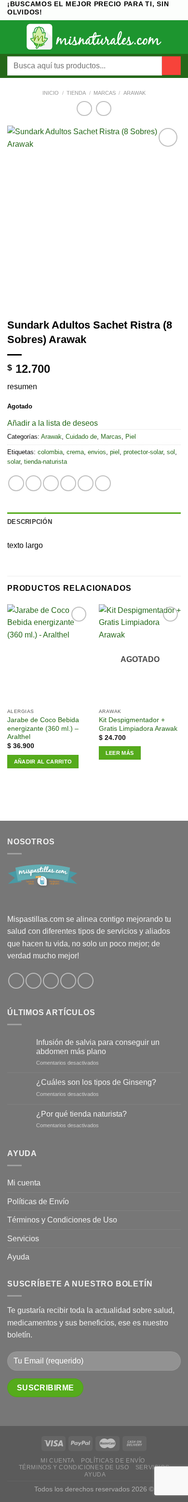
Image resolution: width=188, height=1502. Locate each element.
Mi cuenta (23, 1183)
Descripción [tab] (29, 521)
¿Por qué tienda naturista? (81, 1114)
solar (13, 461)
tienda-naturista (45, 461)
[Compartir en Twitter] (51, 483)
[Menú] (13, 37)
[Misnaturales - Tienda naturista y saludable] (94, 37)
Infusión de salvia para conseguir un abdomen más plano (98, 1047)
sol (171, 452)
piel (115, 452)
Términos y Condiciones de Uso (62, 1220)
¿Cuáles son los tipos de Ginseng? (96, 1082)
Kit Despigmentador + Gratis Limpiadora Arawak (138, 724)
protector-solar (143, 452)
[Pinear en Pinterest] (86, 483)
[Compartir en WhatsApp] (16, 483)
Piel (130, 436)
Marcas (105, 93)
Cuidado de (81, 436)
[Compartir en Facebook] (33, 483)
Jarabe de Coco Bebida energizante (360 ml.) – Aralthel (43, 728)
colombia (50, 452)
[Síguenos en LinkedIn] (86, 981)
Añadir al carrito (43, 761)
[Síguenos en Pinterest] (68, 981)
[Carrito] (176, 37)
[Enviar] (171, 65)
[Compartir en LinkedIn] (103, 483)
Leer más (120, 753)
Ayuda (18, 1257)
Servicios (23, 1239)
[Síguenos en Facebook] (16, 981)
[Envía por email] (68, 483)
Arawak (134, 93)
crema (75, 452)
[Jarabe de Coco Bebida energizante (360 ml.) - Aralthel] (48, 654)
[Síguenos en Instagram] (33, 981)
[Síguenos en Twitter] (51, 981)
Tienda (76, 93)
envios (97, 452)
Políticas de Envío (38, 1201)
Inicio (50, 93)
